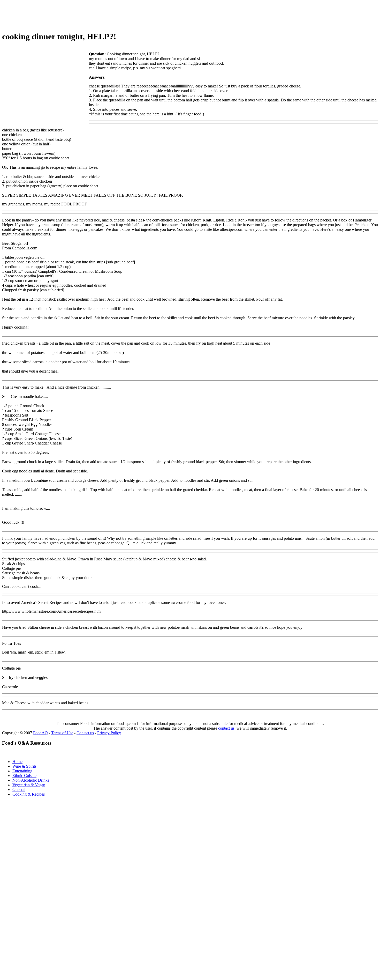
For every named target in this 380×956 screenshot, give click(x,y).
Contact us (85, 733)
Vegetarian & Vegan (28, 785)
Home (17, 761)
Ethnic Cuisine (24, 775)
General (18, 789)
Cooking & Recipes (28, 794)
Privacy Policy (109, 733)
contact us (226, 728)
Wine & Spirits (24, 766)
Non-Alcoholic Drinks (30, 780)
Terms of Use (62, 733)
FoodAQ (40, 733)
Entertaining (22, 771)
